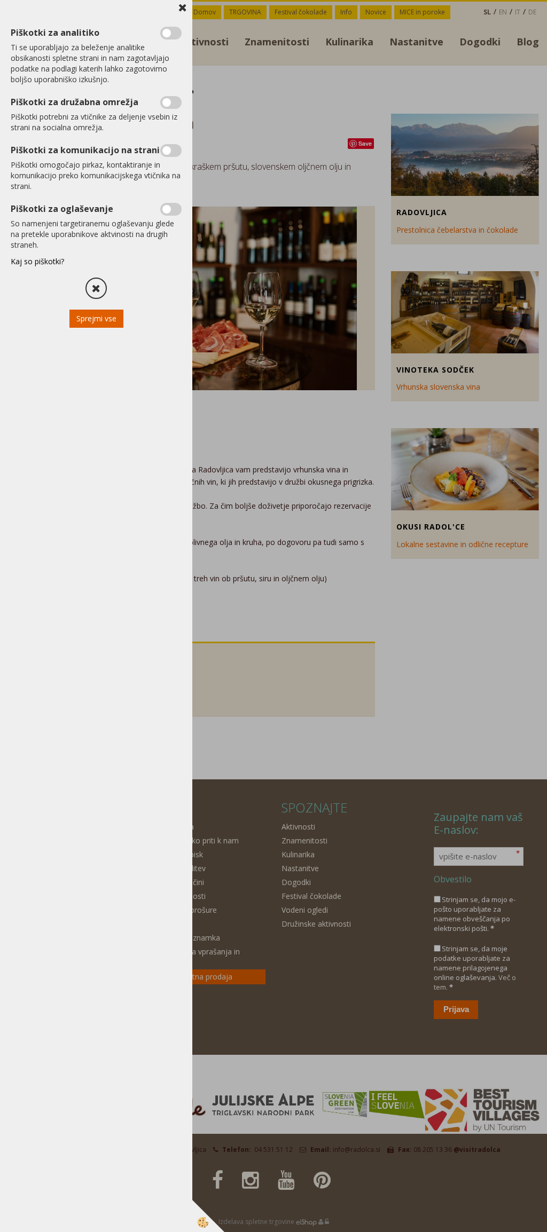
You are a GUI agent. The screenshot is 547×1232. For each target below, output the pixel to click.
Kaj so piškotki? (37, 261)
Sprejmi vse (96, 318)
